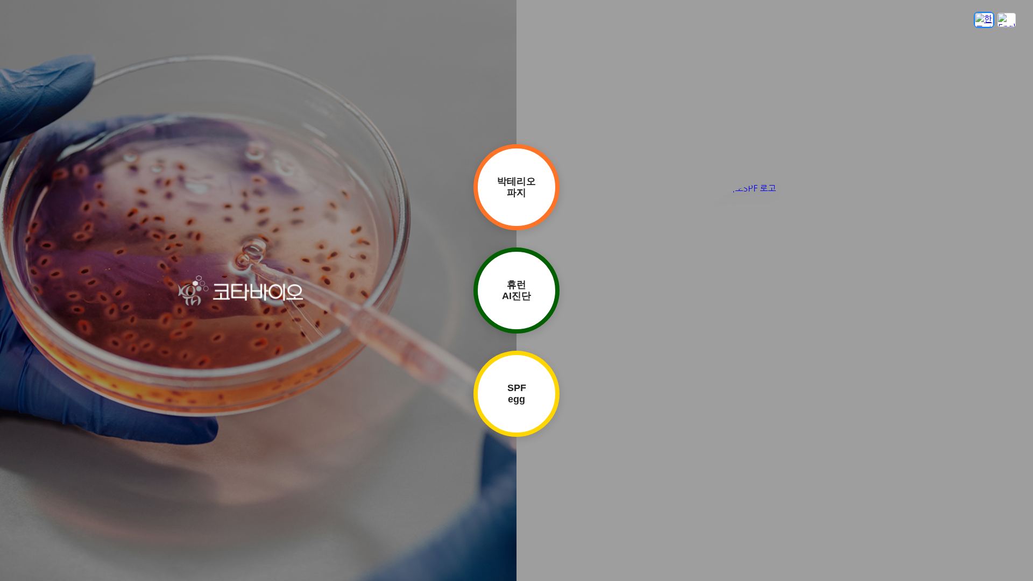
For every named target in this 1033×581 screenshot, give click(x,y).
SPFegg (516, 393)
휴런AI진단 (516, 290)
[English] (1006, 20)
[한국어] (984, 20)
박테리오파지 (516, 187)
